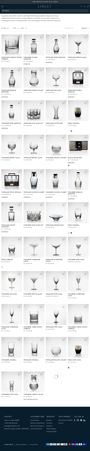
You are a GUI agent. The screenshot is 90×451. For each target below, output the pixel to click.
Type (14, 28)
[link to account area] (84, 6)
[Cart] (88, 6)
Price (22, 28)
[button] (19, 37)
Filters (3, 28)
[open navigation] (2, 6)
